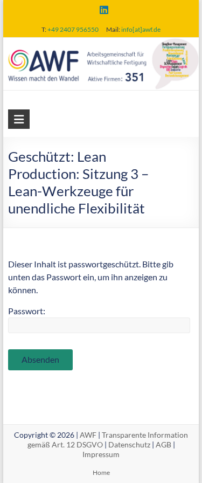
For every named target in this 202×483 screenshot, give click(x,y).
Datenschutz (129, 444)
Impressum (101, 454)
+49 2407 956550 (73, 29)
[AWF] (101, 45)
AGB (163, 444)
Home (101, 472)
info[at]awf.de (141, 29)
